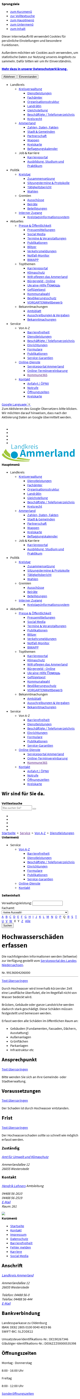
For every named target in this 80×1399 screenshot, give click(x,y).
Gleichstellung (37, 110)
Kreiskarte (34, 144)
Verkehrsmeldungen (42, 251)
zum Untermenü (21, 24)
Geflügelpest (36, 289)
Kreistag (25, 174)
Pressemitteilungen (41, 230)
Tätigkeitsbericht (39, 187)
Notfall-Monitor (38, 255)
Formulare (34, 349)
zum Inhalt (17, 28)
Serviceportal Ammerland (45, 366)
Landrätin (34, 106)
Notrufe (32, 388)
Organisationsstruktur (43, 101)
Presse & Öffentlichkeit (35, 225)
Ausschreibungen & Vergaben (48, 315)
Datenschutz (19, 1239)
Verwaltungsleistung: (17, 903)
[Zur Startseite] (38, 460)
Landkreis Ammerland (17, 1275)
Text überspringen (15, 980)
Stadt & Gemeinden (41, 131)
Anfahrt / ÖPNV (38, 383)
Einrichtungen (37, 345)
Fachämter (34, 97)
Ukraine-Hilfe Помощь (43, 285)
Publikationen (37, 242)
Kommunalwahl (38, 294)
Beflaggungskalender (42, 148)
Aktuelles (16, 221)
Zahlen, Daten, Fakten (42, 127)
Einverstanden (28, 76)
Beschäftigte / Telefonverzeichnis (51, 114)
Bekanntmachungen (33, 306)
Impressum (18, 1234)
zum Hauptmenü (22, 20)
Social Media (36, 234)
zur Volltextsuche (22, 16)
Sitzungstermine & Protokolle (48, 183)
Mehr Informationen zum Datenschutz (29, 421)
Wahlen (32, 191)
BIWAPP (33, 259)
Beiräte (32, 204)
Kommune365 (37, 375)
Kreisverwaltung (30, 89)
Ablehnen (9, 76)
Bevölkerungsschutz (41, 298)
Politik (14, 170)
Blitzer (31, 247)
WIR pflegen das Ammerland (47, 277)
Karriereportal (37, 157)
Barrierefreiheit (38, 332)
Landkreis (17, 84)
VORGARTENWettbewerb (45, 302)
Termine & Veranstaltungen (46, 238)
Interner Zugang (30, 212)
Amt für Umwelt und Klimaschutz (25, 1157)
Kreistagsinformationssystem (48, 217)
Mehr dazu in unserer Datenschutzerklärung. (35, 69)
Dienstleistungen (39, 93)
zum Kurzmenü (21, 11)
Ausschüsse (35, 200)
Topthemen (27, 264)
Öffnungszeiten (38, 392)
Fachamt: (8, 908)
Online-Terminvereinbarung (47, 370)
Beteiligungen (37, 208)
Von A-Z (24, 328)
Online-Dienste (29, 362)
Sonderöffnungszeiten (18, 1393)
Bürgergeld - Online (41, 281)
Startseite (9, 833)
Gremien (25, 195)
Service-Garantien (40, 358)
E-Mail (6, 1202)
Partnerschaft (37, 136)
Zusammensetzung (41, 178)
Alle (28, 921)
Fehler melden (20, 1247)
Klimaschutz (36, 272)
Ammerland (27, 123)
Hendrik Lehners (14, 1186)
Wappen (33, 140)
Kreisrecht (34, 119)
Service (15, 323)
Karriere (16, 1251)
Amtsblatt (34, 311)
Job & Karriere (29, 153)
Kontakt (24, 379)
